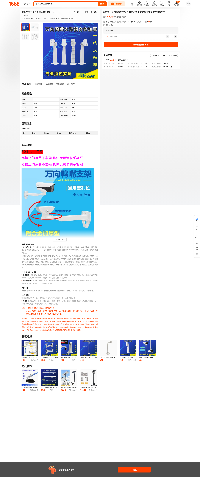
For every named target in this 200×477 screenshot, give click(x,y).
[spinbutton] (171, 36)
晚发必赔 (109, 25)
